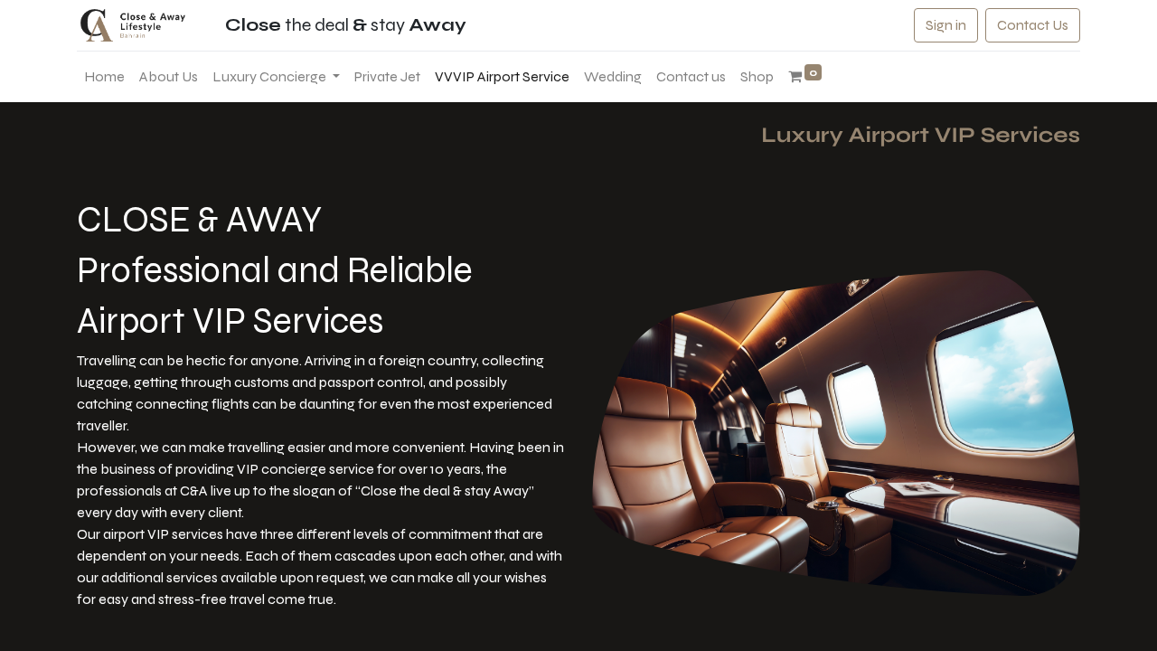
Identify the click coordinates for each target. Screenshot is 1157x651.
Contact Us (1032, 24)
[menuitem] (104, 77)
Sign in (946, 24)
